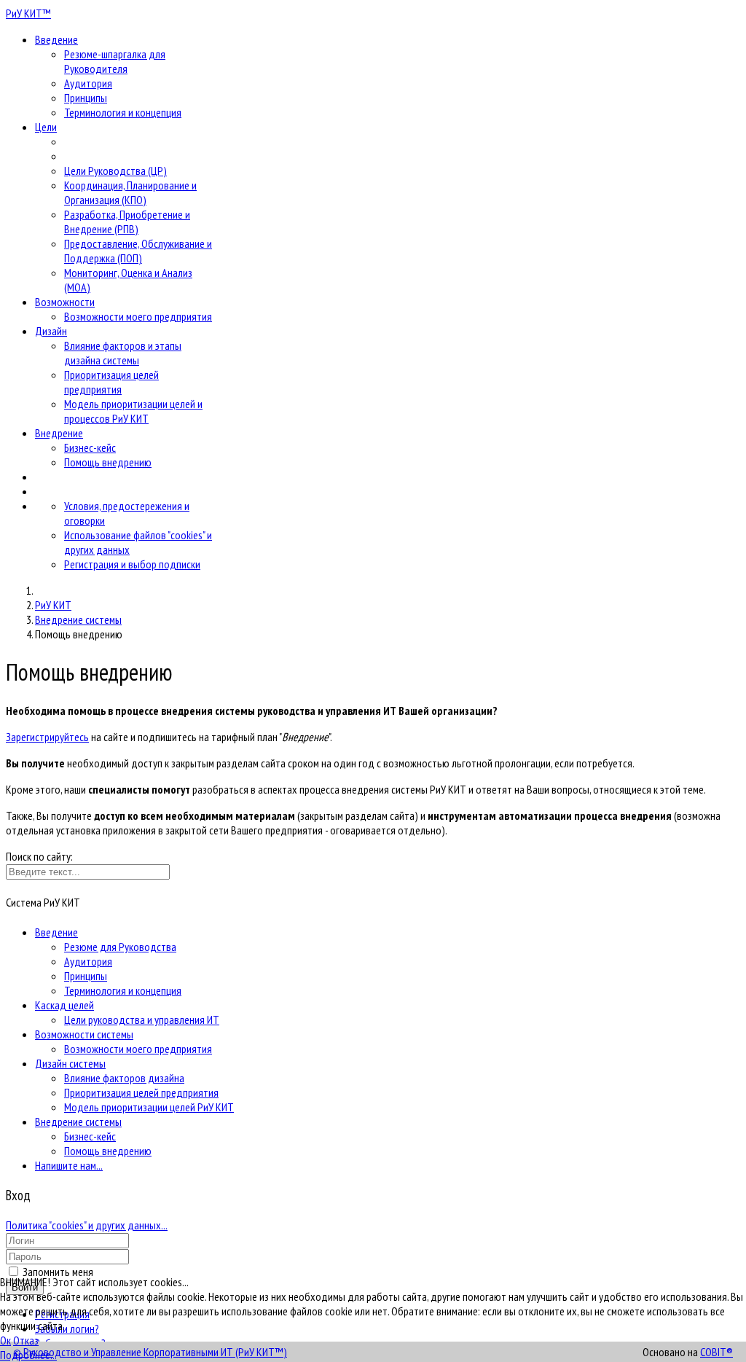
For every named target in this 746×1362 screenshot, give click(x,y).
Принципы (85, 97)
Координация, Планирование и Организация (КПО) (130, 192)
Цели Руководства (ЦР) (115, 170)
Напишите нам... (69, 1165)
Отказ (26, 1340)
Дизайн (51, 331)
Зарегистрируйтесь (47, 736)
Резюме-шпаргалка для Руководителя (114, 61)
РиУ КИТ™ (28, 13)
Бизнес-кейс (90, 447)
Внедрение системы (78, 1121)
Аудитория (88, 83)
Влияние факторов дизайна (124, 1078)
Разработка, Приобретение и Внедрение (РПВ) (127, 221)
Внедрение (59, 433)
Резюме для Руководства (120, 946)
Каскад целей (64, 1005)
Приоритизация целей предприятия (111, 381)
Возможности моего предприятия (138, 316)
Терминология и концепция (122, 112)
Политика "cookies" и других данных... (87, 1225)
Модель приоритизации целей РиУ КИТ (149, 1107)
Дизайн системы (70, 1063)
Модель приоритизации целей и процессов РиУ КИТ (133, 411)
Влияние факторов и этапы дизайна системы (122, 352)
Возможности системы (84, 1034)
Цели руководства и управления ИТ (141, 1019)
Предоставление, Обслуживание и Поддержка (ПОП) (138, 250)
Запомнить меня (58, 1271)
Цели (46, 127)
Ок (5, 1340)
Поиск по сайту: (39, 856)
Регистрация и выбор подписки (132, 564)
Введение (56, 39)
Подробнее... (28, 1354)
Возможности (65, 301)
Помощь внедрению (108, 462)
